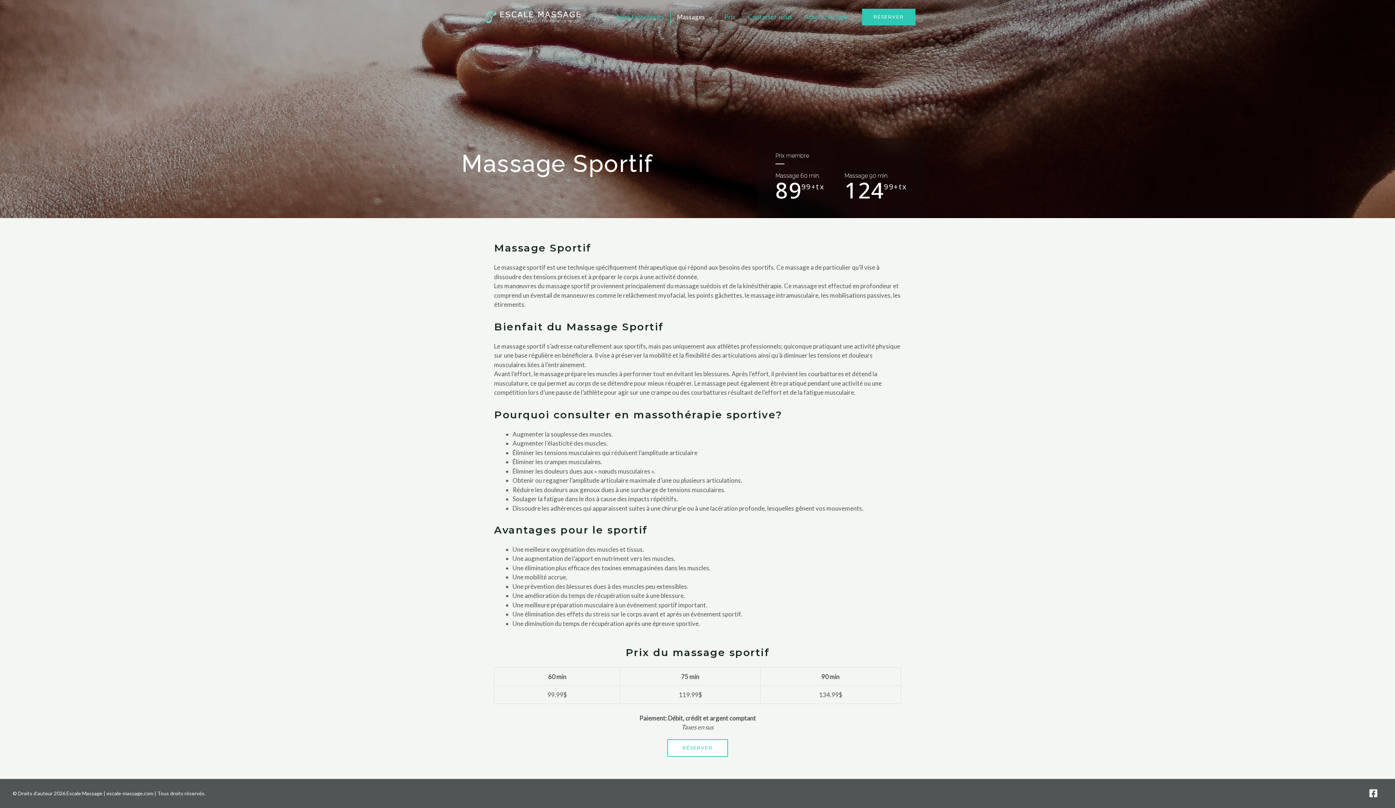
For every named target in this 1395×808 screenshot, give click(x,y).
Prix (730, 17)
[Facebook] (1373, 793)
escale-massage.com (129, 793)
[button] (888, 17)
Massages (691, 17)
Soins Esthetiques (640, 17)
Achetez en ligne (826, 17)
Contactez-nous (770, 17)
